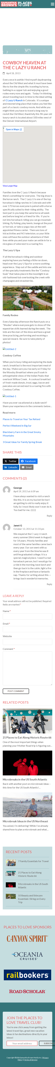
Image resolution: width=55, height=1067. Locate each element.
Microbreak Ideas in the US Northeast (25, 821)
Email (6, 623)
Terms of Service (30, 1060)
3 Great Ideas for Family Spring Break (22, 441)
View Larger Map (10, 186)
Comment (9, 648)
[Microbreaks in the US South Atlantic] (27, 762)
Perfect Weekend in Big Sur (17, 425)
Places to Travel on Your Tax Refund (21, 419)
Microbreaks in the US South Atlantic (25, 779)
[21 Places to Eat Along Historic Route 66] (27, 720)
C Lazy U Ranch (14, 100)
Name (7, 611)
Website (7, 636)
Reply (49, 515)
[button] (52, 4)
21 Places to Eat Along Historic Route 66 (27, 737)
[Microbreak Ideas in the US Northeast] (27, 804)
